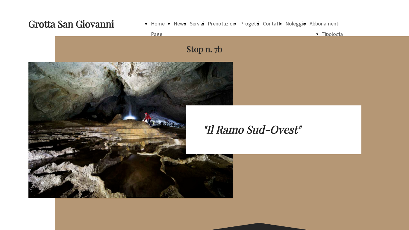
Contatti (272, 23)
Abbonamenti (325, 23)
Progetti (249, 23)
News (180, 23)
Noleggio (295, 23)
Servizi (197, 23)
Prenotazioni (222, 23)
